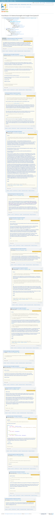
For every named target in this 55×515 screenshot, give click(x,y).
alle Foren (8, 89)
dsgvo (17, 39)
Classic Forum (27, 513)
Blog (15, 1)
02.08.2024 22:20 (14, 219)
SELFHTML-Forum (12, 89)
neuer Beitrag (11, 4)
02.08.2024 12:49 (17, 417)
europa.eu (12, 226)
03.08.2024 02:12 (21, 269)
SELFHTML (4, 1)
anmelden (17, 89)
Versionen (17, 55)
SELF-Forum (4, 38)
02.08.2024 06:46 (10, 352)
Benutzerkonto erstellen (22, 89)
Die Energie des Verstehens (9, 513)
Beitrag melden (5, 48)
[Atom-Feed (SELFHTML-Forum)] (2, 11)
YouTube (20, 299)
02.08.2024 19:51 (12, 94)
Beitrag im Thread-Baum (29, 89)
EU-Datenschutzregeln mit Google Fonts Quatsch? (15, 38)
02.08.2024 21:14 (15, 195)
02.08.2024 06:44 (13, 55)
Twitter (14, 299)
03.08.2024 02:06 (20, 309)
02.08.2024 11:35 (10, 389)
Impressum (15, 513)
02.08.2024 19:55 (15, 455)
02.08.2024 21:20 (20, 473)
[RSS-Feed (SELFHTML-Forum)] (5, 11)
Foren (19, 4)
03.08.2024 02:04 (18, 250)
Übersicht (15, 4)
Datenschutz (19, 513)
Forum (11, 1)
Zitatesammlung (23, 4)
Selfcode (27, 299)
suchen (28, 4)
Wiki (8, 1)
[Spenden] (7, 11)
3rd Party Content (16, 103)
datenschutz (14, 39)
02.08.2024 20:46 (16, 132)
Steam (17, 299)
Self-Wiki (23, 299)
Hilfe (30, 4)
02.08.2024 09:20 (14, 367)
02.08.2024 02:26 (9, 39)
